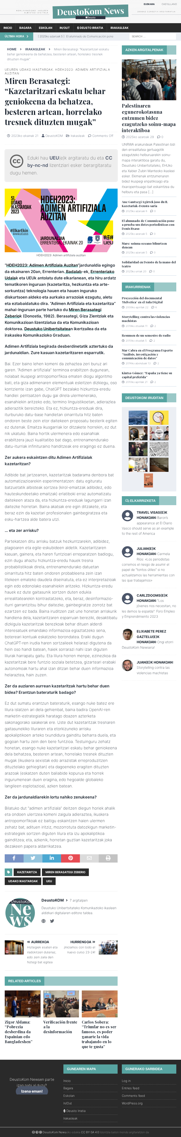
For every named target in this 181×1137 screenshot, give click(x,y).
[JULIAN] (127, 555)
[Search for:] (152, 36)
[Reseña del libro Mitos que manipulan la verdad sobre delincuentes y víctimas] (148, 480)
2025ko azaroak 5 (136, 233)
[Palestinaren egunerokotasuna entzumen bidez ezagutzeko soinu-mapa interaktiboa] (149, 79)
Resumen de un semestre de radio (146, 335)
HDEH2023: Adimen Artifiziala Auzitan (42, 265)
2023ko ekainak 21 (24, 136)
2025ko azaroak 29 (140, 137)
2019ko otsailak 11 (137, 326)
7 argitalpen (79, 900)
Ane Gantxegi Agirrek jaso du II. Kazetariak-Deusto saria (145, 204)
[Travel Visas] (127, 519)
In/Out (65, 28)
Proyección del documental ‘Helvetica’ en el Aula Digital (142, 300)
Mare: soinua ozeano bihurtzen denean (144, 245)
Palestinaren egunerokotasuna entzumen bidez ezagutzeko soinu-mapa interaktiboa (149, 117)
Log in (126, 1081)
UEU (54, 158)
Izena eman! (32, 1091)
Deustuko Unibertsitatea (47, 328)
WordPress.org (132, 1103)
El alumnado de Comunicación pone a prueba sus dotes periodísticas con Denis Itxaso (148, 225)
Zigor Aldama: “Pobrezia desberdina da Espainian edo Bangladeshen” (19, 1032)
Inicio (8, 28)
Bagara (25, 28)
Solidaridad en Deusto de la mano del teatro (149, 264)
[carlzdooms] (127, 602)
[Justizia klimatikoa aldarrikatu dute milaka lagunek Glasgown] (138, 465)
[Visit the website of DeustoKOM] (43, 921)
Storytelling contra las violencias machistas (146, 319)
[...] (150, 192)
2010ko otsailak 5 (136, 340)
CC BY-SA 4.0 (90, 1132)
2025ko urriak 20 (136, 271)
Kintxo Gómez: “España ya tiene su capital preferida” (147, 375)
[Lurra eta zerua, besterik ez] (138, 449)
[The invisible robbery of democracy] (159, 449)
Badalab (73, 271)
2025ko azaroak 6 (136, 211)
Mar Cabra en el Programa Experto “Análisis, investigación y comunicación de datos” (147, 354)
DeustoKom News (54, 1132)
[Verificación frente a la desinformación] (61, 1003)
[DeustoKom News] (90, 20)
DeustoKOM (54, 136)
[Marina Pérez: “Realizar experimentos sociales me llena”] (159, 433)
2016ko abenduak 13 (138, 363)
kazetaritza (27, 872)
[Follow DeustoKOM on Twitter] (50, 921)
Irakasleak (119, 28)
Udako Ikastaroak (23, 881)
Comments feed (133, 1096)
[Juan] (127, 668)
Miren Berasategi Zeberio (65, 872)
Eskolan (45, 28)
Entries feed (130, 1088)
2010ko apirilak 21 (137, 382)
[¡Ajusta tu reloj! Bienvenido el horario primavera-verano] (159, 418)
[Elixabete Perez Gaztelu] (127, 637)
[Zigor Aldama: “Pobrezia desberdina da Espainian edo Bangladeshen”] (23, 1003)
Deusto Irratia (91, 28)
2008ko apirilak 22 (137, 307)
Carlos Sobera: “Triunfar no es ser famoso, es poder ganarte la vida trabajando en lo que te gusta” (99, 1034)
